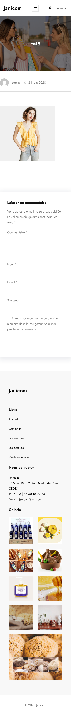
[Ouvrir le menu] (35, 8)
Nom (11, 264)
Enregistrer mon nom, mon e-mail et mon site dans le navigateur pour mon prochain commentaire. (33, 323)
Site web (13, 300)
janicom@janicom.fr (31, 499)
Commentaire (17, 232)
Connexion (60, 8)
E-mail (12, 282)
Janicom (13, 8)
